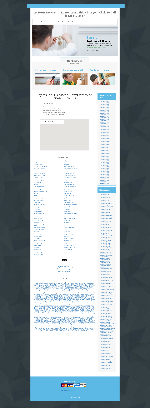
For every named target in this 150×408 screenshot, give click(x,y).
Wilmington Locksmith (40, 296)
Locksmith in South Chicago (106, 217)
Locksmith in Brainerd (105, 274)
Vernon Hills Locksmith (59, 287)
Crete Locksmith (66, 307)
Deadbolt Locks (67, 240)
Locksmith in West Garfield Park (107, 214)
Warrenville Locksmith (38, 320)
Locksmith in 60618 (104, 156)
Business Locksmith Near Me (70, 225)
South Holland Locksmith (45, 329)
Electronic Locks (37, 249)
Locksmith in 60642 (104, 141)
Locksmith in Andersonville (106, 221)
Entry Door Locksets (38, 236)
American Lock (67, 222)
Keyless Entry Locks (38, 218)
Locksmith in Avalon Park (105, 271)
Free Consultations (68, 193)
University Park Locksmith (45, 323)
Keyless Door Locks (68, 233)
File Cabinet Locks (37, 215)
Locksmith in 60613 (104, 140)
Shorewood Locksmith (68, 285)
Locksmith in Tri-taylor (105, 223)
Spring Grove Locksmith (53, 310)
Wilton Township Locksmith (63, 309)
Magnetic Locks (67, 200)
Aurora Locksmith (38, 288)
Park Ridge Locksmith (70, 291)
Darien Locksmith (84, 328)
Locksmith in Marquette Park (106, 208)
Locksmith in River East (105, 265)
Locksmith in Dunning (105, 259)
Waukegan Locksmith (59, 289)
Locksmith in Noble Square (106, 203)
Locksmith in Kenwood (105, 220)
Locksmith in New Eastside (106, 218)
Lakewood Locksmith (54, 330)
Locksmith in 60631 (104, 181)
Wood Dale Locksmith (71, 292)
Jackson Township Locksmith (51, 292)
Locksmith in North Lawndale (106, 356)
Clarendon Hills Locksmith (57, 329)
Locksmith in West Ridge (105, 298)
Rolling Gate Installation (39, 235)
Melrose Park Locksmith (78, 329)
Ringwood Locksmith (57, 285)
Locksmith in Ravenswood (106, 362)
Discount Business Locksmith (70, 179)
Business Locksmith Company (70, 168)
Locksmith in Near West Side (106, 337)
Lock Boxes (36, 242)
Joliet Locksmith (37, 284)
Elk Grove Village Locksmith (55, 317)
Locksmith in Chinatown (105, 279)
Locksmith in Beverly (104, 352)
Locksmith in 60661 (104, 169)
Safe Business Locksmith (39, 180)
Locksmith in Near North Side (106, 215)
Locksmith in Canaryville (105, 358)
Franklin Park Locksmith (82, 314)
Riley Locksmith (62, 310)
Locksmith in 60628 (104, 158)
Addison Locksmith (78, 285)
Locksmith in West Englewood (106, 301)
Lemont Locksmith (74, 296)
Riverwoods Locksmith (63, 314)
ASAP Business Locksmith (39, 225)
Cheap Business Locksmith (39, 186)
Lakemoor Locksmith (46, 327)
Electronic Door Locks (38, 207)
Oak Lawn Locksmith (77, 298)
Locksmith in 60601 (104, 125)
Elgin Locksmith (37, 327)
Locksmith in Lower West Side (106, 199)
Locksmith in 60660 (104, 110)
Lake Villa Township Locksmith (56, 297)
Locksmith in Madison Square (106, 230)
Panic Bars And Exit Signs (69, 184)
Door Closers (37, 238)
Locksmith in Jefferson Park (106, 329)
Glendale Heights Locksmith (41, 303)
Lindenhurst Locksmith (53, 303)
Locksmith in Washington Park (106, 317)
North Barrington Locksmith (52, 305)
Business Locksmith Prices (39, 168)
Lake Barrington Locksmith (48, 289)
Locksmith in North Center (106, 292)
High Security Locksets (38, 177)
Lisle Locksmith (43, 286)
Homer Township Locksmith (76, 319)
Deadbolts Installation (69, 235)
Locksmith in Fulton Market (106, 237)
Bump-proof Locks (38, 188)
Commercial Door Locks (69, 173)
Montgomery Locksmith (40, 305)
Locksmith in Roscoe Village (106, 326)
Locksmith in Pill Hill (104, 308)
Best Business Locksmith (69, 166)
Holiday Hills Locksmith (39, 326)
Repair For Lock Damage (39, 224)
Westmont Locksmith (43, 314)
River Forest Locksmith (72, 286)
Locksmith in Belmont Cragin (106, 343)
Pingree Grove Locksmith (68, 283)
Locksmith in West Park (105, 258)
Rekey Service (37, 162)
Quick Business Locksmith (39, 240)
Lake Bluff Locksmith (87, 319)
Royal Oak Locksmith (64, 272)
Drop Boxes (66, 215)
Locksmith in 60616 (104, 119)
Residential (65, 21)
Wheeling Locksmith (79, 287)
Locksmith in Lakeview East (106, 255)
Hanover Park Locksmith (87, 282)
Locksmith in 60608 (104, 131)
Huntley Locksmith (50, 300)
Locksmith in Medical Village (106, 294)
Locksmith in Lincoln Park (105, 244)
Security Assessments (68, 180)
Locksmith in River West (105, 288)
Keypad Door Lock (68, 198)
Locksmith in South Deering (106, 277)
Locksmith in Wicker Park (105, 344)
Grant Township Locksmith (45, 315)
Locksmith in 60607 (104, 150)
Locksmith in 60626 (104, 126)
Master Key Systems (68, 182)
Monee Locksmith (54, 311)
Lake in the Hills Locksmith (84, 300)
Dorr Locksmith (56, 325)
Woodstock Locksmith (79, 293)
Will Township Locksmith (75, 330)
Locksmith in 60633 (104, 168)
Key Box (35, 161)
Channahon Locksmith (85, 310)
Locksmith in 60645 (104, 102)
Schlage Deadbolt (68, 197)
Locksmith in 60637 (104, 149)
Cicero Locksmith (49, 296)
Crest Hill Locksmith (43, 316)
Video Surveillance (38, 197)
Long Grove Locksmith (48, 299)
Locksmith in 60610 (104, 120)
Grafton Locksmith (72, 294)
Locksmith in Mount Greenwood (107, 285)
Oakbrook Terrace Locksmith (64, 303)
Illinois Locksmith (47, 308)
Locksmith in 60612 (104, 172)
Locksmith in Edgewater (105, 212)
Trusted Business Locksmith (70, 186)
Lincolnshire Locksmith (60, 291)
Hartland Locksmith (80, 299)
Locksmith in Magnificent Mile (106, 310)
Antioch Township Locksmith (73, 310)
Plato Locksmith (90, 297)
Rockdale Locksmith (68, 329)
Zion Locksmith (78, 282)
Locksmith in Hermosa (105, 246)
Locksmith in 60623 (104, 162)
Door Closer (66, 236)
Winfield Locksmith (47, 288)
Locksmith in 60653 (104, 134)
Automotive (44, 21)
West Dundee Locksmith (40, 300)
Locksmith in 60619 (104, 135)
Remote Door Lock (38, 244)
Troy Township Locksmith (57, 288)
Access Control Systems (69, 227)
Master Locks (67, 211)
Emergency (75, 21)
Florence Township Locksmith (50, 320)
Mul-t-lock (36, 184)
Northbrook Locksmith (81, 291)
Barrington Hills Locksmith (75, 309)
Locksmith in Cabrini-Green (106, 239)
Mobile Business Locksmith (39, 175)
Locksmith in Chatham (105, 355)
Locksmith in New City (105, 256)
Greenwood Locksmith (64, 304)
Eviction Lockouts (68, 249)
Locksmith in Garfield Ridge (106, 346)
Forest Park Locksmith (67, 317)
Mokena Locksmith (60, 302)
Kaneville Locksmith (61, 293)
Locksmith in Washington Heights (107, 328)
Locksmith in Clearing (105, 262)
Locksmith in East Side (105, 297)
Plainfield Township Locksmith (61, 300)
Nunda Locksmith (72, 314)
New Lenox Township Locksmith (66, 298)
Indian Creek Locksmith (70, 318)
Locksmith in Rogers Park (105, 250)
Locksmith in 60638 (104, 166)
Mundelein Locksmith (87, 285)
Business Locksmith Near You (70, 213)
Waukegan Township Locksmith (87, 305)
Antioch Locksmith (46, 294)
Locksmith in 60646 (104, 108)
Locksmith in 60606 (104, 178)
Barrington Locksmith (47, 328)
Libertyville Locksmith (69, 287)
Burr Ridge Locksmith (44, 317)
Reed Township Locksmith (65, 326)
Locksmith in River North (105, 240)
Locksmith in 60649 (104, 164)
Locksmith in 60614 (104, 107)
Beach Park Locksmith (53, 306)
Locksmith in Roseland (105, 349)
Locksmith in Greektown (105, 334)
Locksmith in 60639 (104, 177)
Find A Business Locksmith (39, 206)
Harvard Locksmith (68, 297)
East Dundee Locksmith (74, 305)
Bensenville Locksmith (64, 330)
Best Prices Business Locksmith (71, 242)
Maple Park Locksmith (62, 316)
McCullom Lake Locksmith (86, 295)
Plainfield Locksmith (53, 314)
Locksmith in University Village (106, 331)
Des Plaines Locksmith (63, 295)
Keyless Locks (37, 179)
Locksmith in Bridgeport (105, 228)
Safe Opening (67, 206)
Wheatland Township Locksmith (48, 302)
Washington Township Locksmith (52, 326)
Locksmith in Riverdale (105, 350)
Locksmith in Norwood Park (106, 316)
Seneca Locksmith (62, 286)
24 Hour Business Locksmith (70, 175)
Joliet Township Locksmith (77, 326)
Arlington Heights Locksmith (66, 308)
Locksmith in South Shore (105, 225)
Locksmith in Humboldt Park (106, 280)
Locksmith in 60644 (104, 129)
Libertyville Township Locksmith (41, 322)
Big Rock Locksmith (81, 294)
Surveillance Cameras (38, 200)
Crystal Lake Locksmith (53, 298)
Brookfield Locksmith (44, 312)
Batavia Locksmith (56, 308)
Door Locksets (37, 216)
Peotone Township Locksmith (79, 297)
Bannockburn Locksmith (89, 326)
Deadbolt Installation (38, 189)
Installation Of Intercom (69, 170)
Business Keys (37, 209)
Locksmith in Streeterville (105, 282)
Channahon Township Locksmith (48, 282)
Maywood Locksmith (74, 304)
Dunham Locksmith (65, 284)
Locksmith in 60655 (104, 161)
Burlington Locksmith (82, 286)
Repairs (65, 229)
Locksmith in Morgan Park (106, 268)
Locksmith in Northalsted (105, 325)
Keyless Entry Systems (38, 254)
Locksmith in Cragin (104, 314)
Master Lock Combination (69, 216)
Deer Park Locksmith (38, 308)
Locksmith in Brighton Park (106, 300)
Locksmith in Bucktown (105, 306)
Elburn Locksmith (65, 296)
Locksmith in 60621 (104, 146)
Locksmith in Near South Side (106, 276)
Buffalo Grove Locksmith (40, 304)
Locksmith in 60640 (104, 114)
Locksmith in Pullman (104, 340)
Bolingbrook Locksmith (80, 283)
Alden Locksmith (84, 330)
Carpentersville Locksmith (79, 308)
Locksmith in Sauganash (105, 313)
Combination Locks (38, 164)
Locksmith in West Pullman (106, 320)
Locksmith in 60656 (104, 155)
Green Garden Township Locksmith (69, 322)
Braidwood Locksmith (63, 305)
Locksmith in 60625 (104, 183)
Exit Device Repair (68, 171)
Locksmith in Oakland (105, 197)
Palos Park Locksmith (68, 315)
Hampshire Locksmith (60, 282)
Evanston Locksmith (88, 287)
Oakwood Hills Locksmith (74, 295)
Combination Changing (39, 198)
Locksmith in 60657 (104, 111)
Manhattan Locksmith (38, 283)
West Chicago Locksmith (89, 284)
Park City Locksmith (58, 283)
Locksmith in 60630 (104, 175)
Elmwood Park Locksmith (73, 316)
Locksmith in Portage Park (106, 304)
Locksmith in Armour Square (106, 206)
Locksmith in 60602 (104, 144)
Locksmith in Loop (104, 267)
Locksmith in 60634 (104, 132)
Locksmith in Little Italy (105, 365)
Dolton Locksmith (43, 310)
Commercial (55, 21)
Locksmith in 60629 (104, 159)
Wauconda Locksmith (72, 320)
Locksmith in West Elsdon (105, 264)
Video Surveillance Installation (70, 177)
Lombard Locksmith (73, 312)
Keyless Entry (36, 222)
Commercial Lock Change (39, 173)
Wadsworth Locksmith (39, 292)
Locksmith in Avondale (105, 209)
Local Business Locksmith (39, 227)
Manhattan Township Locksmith (67, 325)
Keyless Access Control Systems (71, 204)
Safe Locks (36, 193)
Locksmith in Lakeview (105, 261)
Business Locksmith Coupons (40, 229)
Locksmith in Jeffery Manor (106, 231)
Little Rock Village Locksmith (42, 295)
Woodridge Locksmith (85, 306)
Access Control (37, 202)
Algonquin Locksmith (62, 320)
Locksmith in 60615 (104, 113)
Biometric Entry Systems (69, 238)
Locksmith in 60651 (104, 147)
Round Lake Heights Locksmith (86, 304)
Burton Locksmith (38, 291)
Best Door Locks (37, 182)
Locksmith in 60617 (104, 117)
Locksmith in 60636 (104, 105)
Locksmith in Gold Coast (105, 332)
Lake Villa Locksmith (77, 317)
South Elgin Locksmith (57, 281)
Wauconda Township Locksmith (41, 306)
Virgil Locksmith (57, 296)
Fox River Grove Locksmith (49, 291)
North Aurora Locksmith (46, 321)
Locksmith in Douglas (105, 341)
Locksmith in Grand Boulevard (107, 323)
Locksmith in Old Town (105, 202)
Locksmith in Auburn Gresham (107, 253)
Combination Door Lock (39, 233)
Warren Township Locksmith (84, 296)
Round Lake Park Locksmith (76, 307)
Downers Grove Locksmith (52, 304)
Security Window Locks (69, 195)
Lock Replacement (38, 211)
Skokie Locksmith (61, 292)
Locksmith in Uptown (104, 370)
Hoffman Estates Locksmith (54, 319)
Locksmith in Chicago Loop (106, 319)
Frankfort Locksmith (80, 302)
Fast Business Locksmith (39, 213)
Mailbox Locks (67, 207)
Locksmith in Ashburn (105, 295)
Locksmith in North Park (105, 196)
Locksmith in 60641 (104, 101)
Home (36, 21)
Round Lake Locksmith (65, 321)
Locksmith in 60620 (104, 180)
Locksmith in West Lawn (105, 303)
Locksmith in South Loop (105, 361)
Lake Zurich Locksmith (52, 286)
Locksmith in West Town (105, 307)
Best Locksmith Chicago (68, 390)
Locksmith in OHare (104, 194)
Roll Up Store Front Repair (39, 204)
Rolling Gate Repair (68, 161)
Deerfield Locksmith (65, 327)
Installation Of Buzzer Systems (40, 191)
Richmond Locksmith (53, 295)
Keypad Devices (37, 245)
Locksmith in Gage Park (105, 205)
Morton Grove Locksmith (41, 319)
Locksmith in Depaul (104, 249)
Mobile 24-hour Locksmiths (70, 218)
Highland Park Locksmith (69, 302)
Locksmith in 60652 (104, 137)
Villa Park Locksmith (63, 294)
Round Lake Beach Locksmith (41, 309)
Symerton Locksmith (38, 285)
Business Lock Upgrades (69, 247)
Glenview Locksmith (39, 293)
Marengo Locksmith (78, 315)
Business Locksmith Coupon (70, 224)
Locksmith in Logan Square (106, 243)
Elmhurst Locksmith (76, 303)
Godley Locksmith (48, 325)
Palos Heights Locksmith (84, 312)
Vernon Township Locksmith (87, 303)
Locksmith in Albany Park (105, 286)
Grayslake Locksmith (39, 325)
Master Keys (66, 164)
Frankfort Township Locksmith (76, 284)
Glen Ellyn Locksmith (82, 320)
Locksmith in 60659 (104, 123)
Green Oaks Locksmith (69, 288)
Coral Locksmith (89, 302)
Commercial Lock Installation (70, 189)
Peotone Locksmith (89, 323)
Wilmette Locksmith (64, 328)
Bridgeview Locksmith (81, 292)
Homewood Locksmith (89, 325)
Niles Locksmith (69, 293)
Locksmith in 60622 (104, 138)
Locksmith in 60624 (104, 171)
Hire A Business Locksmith (39, 220)
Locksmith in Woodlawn (105, 353)
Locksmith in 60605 (104, 153)
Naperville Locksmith (38, 299)
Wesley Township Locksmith (41, 298)
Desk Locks (36, 231)
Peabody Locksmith (64, 270)
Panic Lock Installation (69, 251)
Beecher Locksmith (87, 288)
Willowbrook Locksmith (59, 318)
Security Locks (67, 220)
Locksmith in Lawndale (105, 322)
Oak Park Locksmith (80, 323)
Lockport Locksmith (44, 330)
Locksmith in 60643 (104, 143)
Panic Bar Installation (68, 202)
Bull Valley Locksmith (67, 281)
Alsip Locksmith (90, 291)
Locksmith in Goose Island (106, 364)
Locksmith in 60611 (104, 165)
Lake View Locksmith (72, 311)
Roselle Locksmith (56, 323)
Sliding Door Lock (68, 191)
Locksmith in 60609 (104, 174)
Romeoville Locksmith (90, 308)
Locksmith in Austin (104, 200)
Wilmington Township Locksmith (68, 323)
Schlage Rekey (67, 231)
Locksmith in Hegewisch (105, 241)
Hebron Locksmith (63, 311)
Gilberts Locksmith (70, 282)
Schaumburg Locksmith (88, 298)
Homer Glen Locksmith (75, 328)
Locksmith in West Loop (105, 227)
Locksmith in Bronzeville (105, 291)
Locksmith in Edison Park (105, 359)
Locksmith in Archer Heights (106, 247)
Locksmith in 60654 (104, 128)
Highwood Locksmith (82, 311)
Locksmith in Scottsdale (105, 224)
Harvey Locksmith (48, 281)
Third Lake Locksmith (65, 319)
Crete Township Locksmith (77, 321)
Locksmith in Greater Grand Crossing (106, 234)
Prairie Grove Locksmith (56, 307)
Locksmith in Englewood (105, 335)
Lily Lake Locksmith (77, 289)
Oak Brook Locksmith (46, 284)
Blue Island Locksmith (89, 293)
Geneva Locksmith (79, 325)
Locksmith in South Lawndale (106, 338)
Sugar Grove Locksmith (63, 312)
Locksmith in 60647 (104, 116)
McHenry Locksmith (87, 315)
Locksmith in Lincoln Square (106, 367)
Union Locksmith (38, 294)
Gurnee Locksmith (39, 281)
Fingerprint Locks (37, 171)
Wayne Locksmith (78, 288)
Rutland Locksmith (54, 312)
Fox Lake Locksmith (56, 327)
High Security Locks (38, 251)
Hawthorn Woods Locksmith (78, 281)
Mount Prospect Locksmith (54, 322)
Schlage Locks (37, 170)
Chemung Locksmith (90, 283)
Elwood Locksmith (56, 321)
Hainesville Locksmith (49, 318)
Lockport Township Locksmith (46, 287)
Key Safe (35, 195)
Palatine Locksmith (56, 284)
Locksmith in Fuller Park (105, 211)
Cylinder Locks (67, 209)
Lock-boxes (36, 247)
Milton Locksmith (90, 292)
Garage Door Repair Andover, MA (64, 268)
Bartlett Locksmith (68, 289)
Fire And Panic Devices (69, 245)
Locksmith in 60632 (104, 152)
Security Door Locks (38, 253)
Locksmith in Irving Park (105, 270)
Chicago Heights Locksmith (57, 315)
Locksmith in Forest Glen (105, 283)
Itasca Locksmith (54, 294)
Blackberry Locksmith (44, 297)
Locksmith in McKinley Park (106, 368)
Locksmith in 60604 (104, 122)
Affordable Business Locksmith (40, 166)
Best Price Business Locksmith (70, 244)
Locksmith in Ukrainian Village (106, 236)
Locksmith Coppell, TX (64, 266)
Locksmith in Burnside (105, 311)
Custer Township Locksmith (69, 299)
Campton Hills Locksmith (45, 307)
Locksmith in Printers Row (105, 252)
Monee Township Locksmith (50, 293)
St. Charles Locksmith (48, 283)
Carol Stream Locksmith (84, 316)
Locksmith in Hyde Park (105, 347)
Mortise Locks (67, 162)
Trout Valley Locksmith (45, 311)
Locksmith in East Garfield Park (107, 289)
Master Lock (66, 188)
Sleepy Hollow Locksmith (88, 307)
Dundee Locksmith (39, 318)
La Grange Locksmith (48, 285)
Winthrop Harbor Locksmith (88, 289)
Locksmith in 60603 (104, 104)
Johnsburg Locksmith (89, 329)
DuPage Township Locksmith (73, 306)
